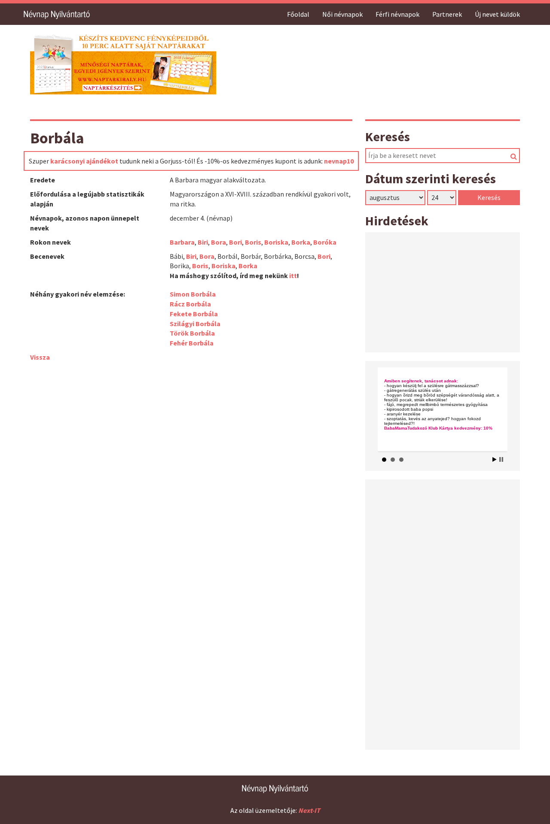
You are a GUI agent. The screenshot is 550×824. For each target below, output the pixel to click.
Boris (253, 242)
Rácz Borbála (190, 304)
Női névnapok (342, 14)
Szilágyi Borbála (195, 323)
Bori (235, 242)
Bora (218, 242)
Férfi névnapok (397, 14)
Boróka (324, 242)
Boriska (276, 242)
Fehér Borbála (192, 343)
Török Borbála (192, 333)
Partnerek (447, 14)
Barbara (182, 242)
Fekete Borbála (194, 313)
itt (293, 275)
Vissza (40, 357)
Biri (203, 242)
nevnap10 (339, 161)
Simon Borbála (193, 294)
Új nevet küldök (497, 14)
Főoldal (298, 14)
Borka (300, 242)
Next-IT (309, 810)
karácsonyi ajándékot (84, 161)
